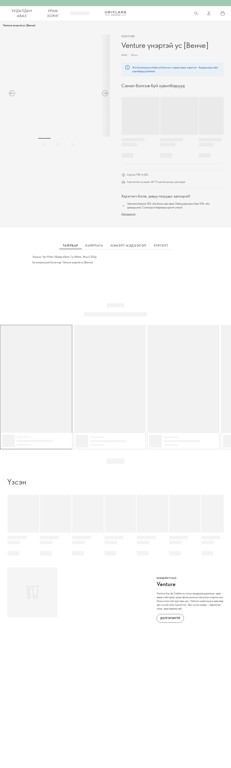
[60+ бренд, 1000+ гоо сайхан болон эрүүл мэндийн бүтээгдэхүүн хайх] (196, 13)
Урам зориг (53, 13)
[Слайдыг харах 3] (72, 144)
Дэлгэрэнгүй (128, 214)
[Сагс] (222, 13)
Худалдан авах (22, 13)
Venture (128, 36)
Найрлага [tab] (94, 245)
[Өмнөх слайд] (12, 93)
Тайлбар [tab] (70, 245)
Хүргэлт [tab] (161, 245)
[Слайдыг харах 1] (44, 144)
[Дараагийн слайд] (105, 93)
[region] (58, 85)
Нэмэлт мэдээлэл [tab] (129, 245)
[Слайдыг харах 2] (58, 144)
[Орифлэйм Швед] (115, 13)
